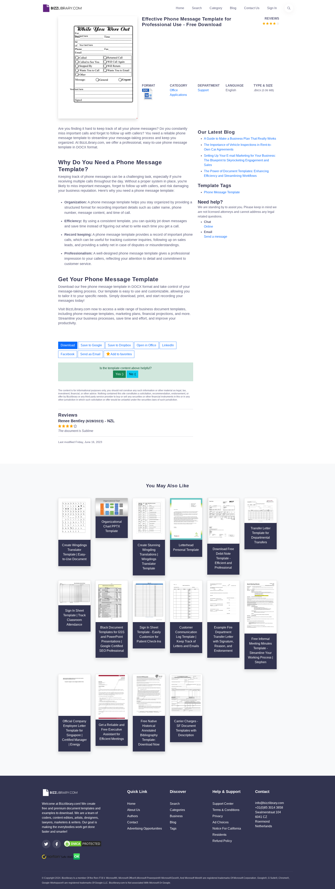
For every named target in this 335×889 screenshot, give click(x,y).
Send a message (215, 236)
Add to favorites (121, 354)
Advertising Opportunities (144, 828)
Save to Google (91, 345)
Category (216, 8)
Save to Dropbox (119, 345)
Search (197, 8)
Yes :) (119, 374)
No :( (132, 374)
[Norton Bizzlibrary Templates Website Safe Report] (61, 856)
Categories (177, 810)
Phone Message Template (222, 192)
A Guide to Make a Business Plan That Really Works (240, 138)
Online (208, 226)
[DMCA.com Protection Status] (82, 843)
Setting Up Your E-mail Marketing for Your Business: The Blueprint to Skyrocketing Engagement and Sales (239, 160)
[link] (46, 844)
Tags (173, 828)
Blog (233, 8)
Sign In (272, 8)
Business (176, 816)
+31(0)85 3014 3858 (269, 807)
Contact (132, 822)
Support (203, 90)
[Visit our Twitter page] (46, 844)
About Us (133, 810)
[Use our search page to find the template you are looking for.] (289, 8)
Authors (132, 816)
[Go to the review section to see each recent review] (270, 23)
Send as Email (90, 354)
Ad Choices (220, 822)
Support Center (222, 803)
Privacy (217, 816)
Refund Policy (222, 841)
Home (180, 8)
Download (68, 345)
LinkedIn (168, 345)
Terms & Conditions (225, 810)
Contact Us (251, 8)
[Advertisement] (209, 55)
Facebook (67, 354)
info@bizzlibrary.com (269, 803)
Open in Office (146, 345)
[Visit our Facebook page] (56, 844)
